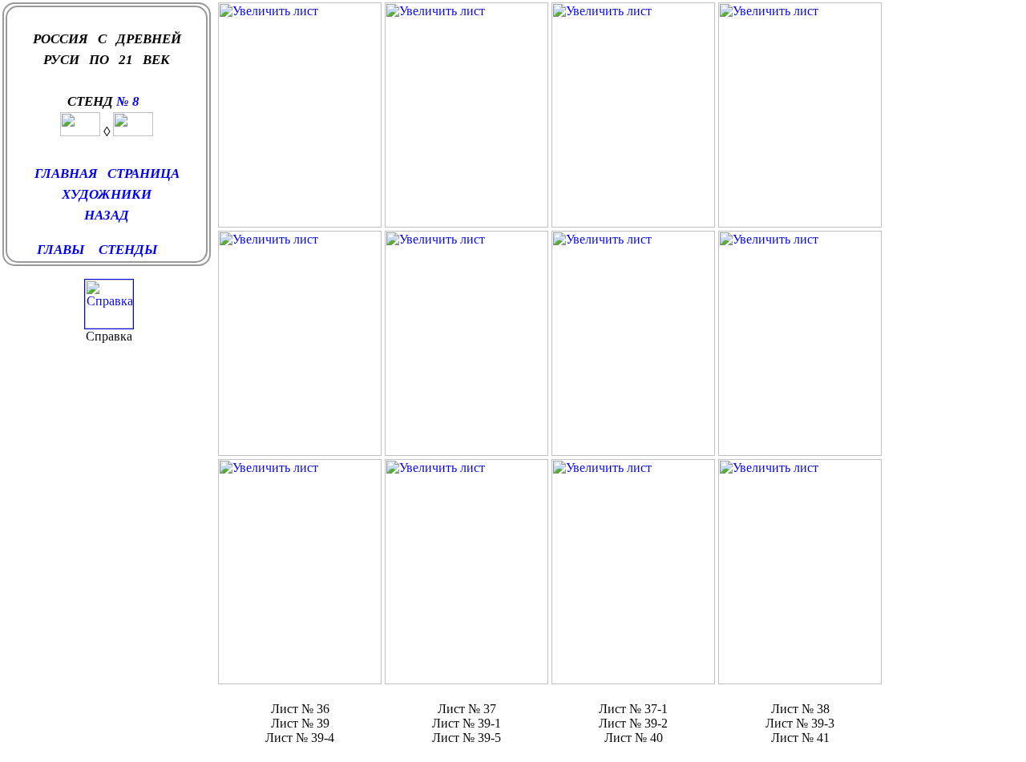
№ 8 (129, 101)
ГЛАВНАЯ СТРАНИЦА (107, 173)
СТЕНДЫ (131, 249)
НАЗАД (106, 215)
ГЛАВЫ (60, 249)
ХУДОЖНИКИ (106, 194)
